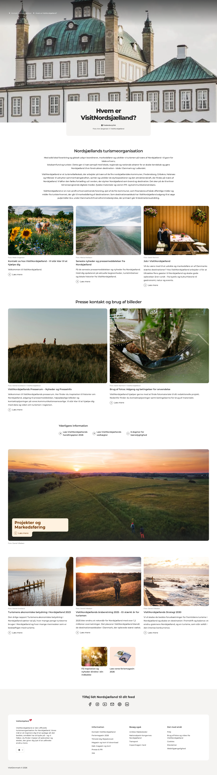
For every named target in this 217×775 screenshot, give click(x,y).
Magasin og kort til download (105, 742)
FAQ (169, 732)
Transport (133, 741)
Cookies (170, 741)
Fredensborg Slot (109, 125)
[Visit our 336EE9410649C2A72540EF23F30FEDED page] (112, 704)
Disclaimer (172, 745)
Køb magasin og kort (101, 746)
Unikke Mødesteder (138, 732)
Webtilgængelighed (176, 748)
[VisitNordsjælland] (24, 720)
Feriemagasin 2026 (100, 735)
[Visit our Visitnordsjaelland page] (105, 704)
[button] (40, 266)
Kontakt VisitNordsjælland (21, 13)
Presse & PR (97, 749)
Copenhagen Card (137, 745)
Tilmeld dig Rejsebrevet (102, 739)
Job (93, 753)
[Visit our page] (90, 704)
